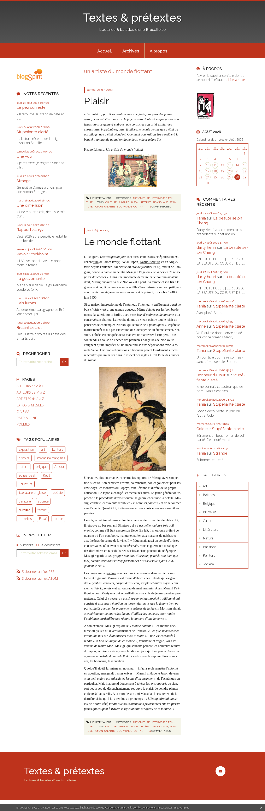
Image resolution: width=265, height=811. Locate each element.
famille (42, 510)
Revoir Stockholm (32, 254)
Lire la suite (236, 79)
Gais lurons (26, 303)
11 (215, 165)
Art (135, 198)
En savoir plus (181, 807)
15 (244, 165)
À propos (158, 51)
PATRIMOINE (27, 418)
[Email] (220, 771)
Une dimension (30, 205)
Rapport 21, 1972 (31, 229)
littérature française (51, 458)
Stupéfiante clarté (32, 132)
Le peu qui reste (31, 107)
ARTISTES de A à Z (30, 399)
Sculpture (26, 484)
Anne (201, 326)
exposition (26, 449)
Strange (24, 181)
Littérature (159, 198)
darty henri (206, 247)
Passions (209, 547)
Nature (208, 538)
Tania (201, 218)
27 (229, 177)
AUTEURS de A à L (30, 386)
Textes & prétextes (132, 17)
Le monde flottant (122, 241)
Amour (59, 466)
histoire (24, 458)
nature (23, 466)
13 (229, 165)
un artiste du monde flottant (124, 206)
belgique (41, 466)
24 (207, 177)
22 (244, 171)
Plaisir (96, 101)
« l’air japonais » (102, 588)
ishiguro (123, 202)
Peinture (209, 555)
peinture (25, 501)
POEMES (23, 424)
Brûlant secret (29, 327)
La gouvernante (31, 278)
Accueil (104, 51)
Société (208, 564)
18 (215, 171)
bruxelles (25, 518)
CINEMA (23, 412)
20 (229, 171)
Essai (43, 518)
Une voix (24, 156)
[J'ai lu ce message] (261, 807)
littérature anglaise (32, 492)
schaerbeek (27, 475)
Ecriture (57, 449)
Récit (46, 475)
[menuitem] (104, 50)
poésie (58, 492)
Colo (200, 429)
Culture (144, 198)
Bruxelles (210, 512)
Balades (209, 495)
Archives (130, 51)
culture (24, 510)
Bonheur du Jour (210, 375)
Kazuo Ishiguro (150, 262)
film (96, 262)
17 (207, 171)
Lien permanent (100, 198)
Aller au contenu (14, 3)
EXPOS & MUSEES (30, 405)
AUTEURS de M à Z (31, 392)
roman (58, 518)
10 (207, 165)
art (43, 449)
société (43, 501)
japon (135, 202)
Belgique (209, 503)
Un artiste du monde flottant (124, 149)
